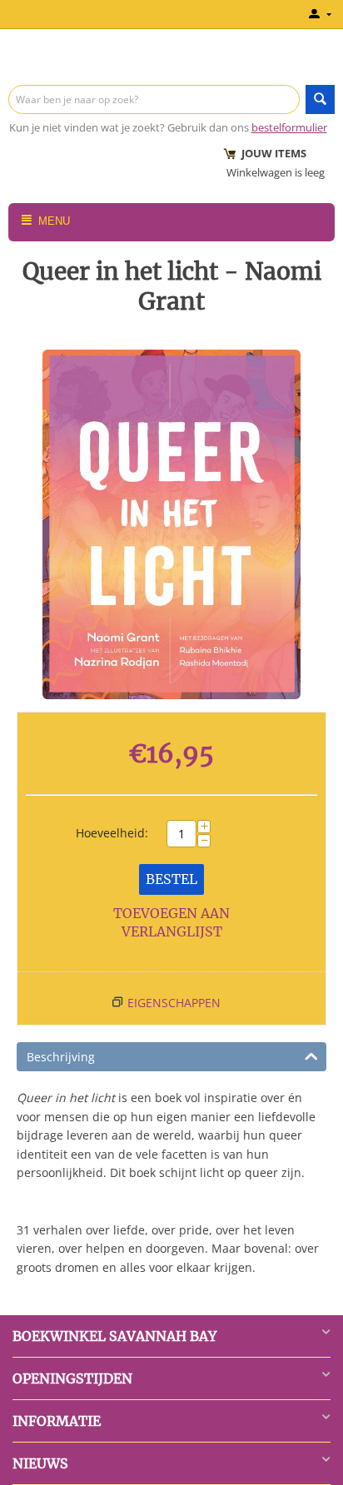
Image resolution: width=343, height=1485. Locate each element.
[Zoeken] (320, 99)
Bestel (171, 879)
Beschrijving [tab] (61, 1057)
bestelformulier (289, 127)
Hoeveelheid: (112, 833)
